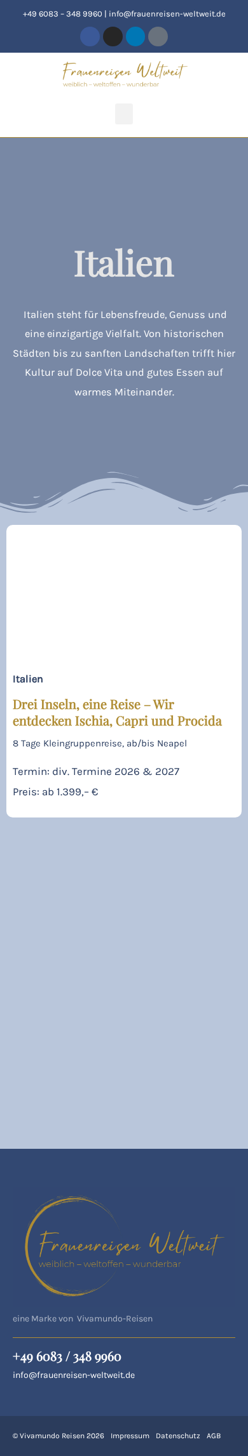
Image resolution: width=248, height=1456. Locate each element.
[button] (124, 113)
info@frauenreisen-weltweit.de (167, 13)
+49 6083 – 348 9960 (62, 13)
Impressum (130, 1435)
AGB (214, 1435)
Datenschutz (178, 1435)
